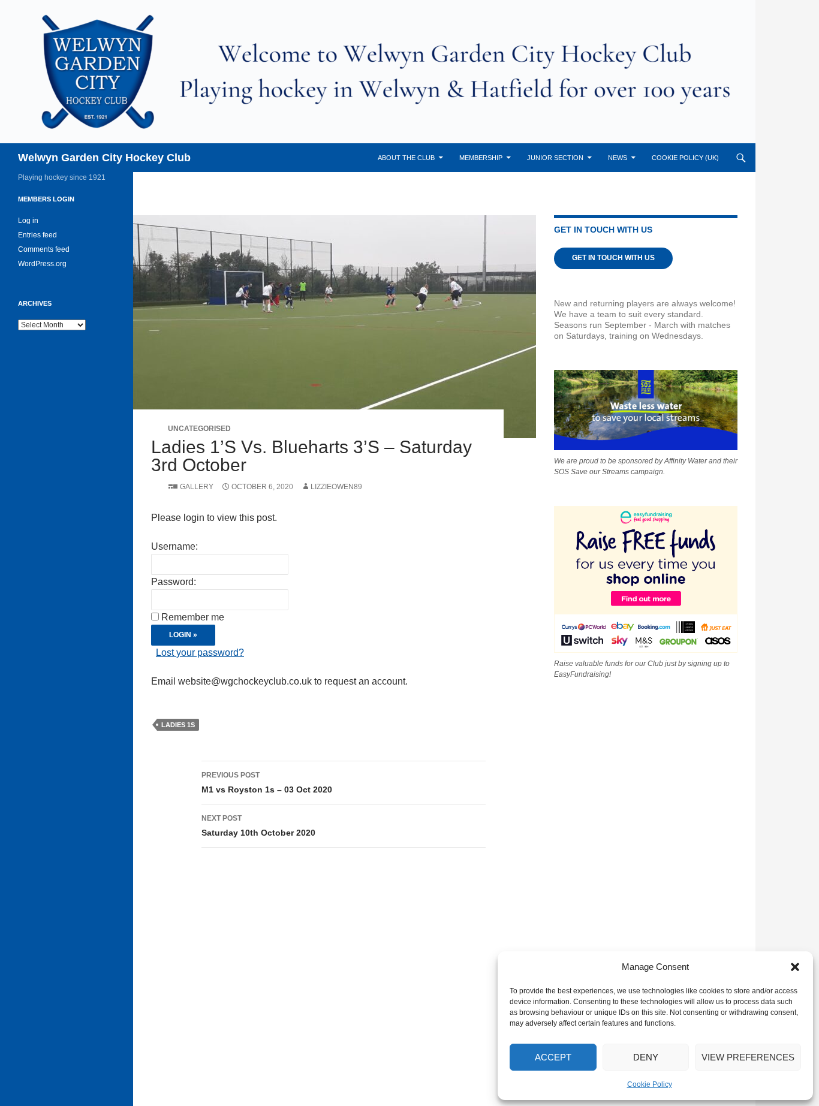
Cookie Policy (649, 1084)
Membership (480, 157)
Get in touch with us (613, 258)
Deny (645, 1057)
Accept (553, 1057)
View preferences (747, 1057)
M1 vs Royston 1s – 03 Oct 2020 (266, 782)
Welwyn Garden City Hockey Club (104, 158)
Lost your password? (200, 652)
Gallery (196, 487)
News (617, 157)
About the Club (406, 157)
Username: (174, 546)
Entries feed (37, 235)
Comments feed (44, 249)
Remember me (192, 617)
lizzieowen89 (336, 487)
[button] (795, 967)
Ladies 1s (178, 724)
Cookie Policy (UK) (685, 157)
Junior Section (555, 157)
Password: (173, 582)
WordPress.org (42, 264)
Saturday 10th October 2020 (258, 825)
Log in (28, 220)
